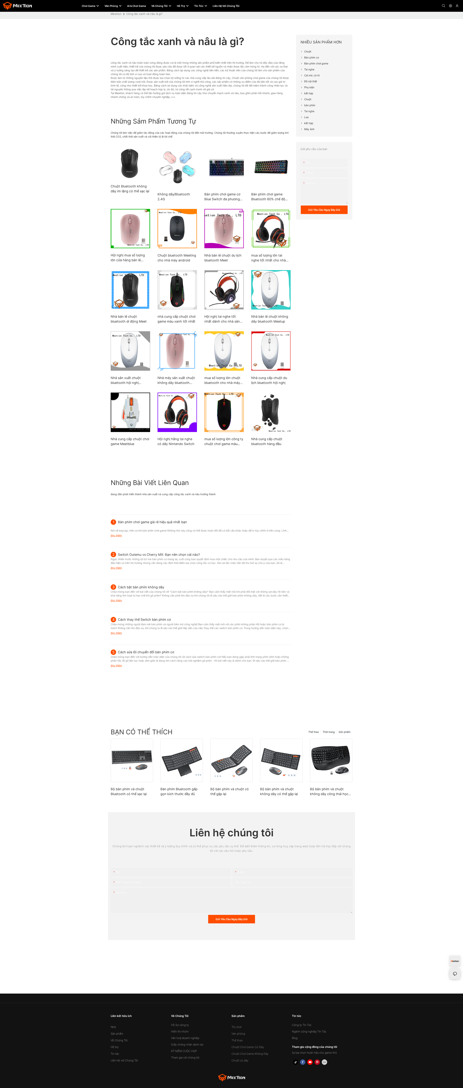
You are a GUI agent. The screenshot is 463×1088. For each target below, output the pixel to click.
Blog (295, 1038)
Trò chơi (236, 1027)
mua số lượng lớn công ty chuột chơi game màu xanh (223, 441)
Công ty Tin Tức (301, 1025)
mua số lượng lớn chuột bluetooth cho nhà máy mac (222, 380)
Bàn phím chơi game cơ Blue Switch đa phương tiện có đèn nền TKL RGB (223, 197)
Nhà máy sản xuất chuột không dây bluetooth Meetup (176, 380)
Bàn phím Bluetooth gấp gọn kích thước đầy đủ (178, 791)
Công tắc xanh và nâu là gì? (144, 14)
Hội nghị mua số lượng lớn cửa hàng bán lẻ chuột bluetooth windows (130, 258)
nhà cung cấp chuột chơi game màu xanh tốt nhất (177, 319)
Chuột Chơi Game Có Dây (248, 1047)
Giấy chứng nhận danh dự (187, 1044)
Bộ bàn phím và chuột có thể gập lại (229, 791)
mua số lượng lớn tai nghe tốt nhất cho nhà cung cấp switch (268, 258)
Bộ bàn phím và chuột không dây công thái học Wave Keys (329, 791)
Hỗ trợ (114, 1047)
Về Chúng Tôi (119, 1040)
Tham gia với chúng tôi (185, 1057)
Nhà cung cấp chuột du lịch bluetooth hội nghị (269, 380)
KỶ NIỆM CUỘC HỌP (184, 1051)
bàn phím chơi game (155, 530)
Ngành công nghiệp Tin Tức (309, 1031)
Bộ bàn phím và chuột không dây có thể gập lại (279, 791)
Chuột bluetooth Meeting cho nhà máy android (177, 257)
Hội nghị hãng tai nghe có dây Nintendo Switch (176, 441)
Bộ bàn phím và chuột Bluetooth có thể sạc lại (129, 791)
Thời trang (329, 731)
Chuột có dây (240, 1060)
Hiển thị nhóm (180, 1031)
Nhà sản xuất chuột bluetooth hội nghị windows (126, 380)
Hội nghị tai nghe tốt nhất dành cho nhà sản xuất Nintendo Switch (222, 319)
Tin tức (115, 1053)
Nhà (113, 1027)
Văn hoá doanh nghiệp (185, 1038)
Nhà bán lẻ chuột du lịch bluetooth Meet (222, 257)
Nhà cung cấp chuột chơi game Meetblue (130, 441)
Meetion (116, 14)
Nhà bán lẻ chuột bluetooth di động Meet (129, 319)
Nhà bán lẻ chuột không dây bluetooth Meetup (269, 319)
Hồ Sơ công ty (180, 1025)
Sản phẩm (345, 731)
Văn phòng (238, 1033)
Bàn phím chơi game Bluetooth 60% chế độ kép (268, 197)
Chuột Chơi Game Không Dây (250, 1053)
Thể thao (313, 731)
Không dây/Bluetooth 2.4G (174, 196)
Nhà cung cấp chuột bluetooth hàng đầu (266, 441)
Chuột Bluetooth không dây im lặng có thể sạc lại (130, 188)
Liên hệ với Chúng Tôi (124, 1060)
